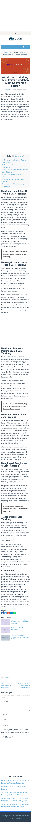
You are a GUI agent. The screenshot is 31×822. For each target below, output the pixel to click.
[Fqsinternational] (15, 39)
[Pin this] (8, 613)
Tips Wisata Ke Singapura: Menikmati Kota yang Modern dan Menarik (20, 637)
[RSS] (15, 33)
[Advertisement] (15, 15)
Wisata (8, 677)
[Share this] (2, 613)
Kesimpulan (6, 186)
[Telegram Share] (11, 613)
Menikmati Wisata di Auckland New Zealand (19, 628)
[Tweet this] (5, 613)
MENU (26, 47)
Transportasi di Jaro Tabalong (13, 184)
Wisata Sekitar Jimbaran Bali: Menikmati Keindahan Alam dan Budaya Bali (19, 621)
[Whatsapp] (14, 613)
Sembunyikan (19, 156)
